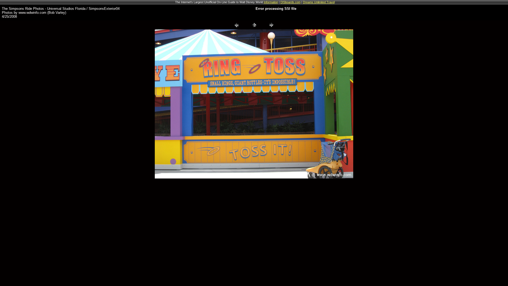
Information (271, 2)
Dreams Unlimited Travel (319, 2)
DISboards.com (290, 2)
